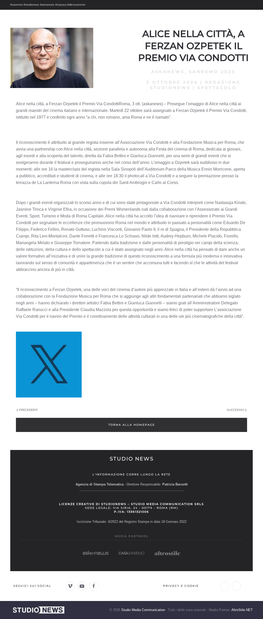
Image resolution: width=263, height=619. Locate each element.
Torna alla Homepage (131, 425)
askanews (168, 71)
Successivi (235, 410)
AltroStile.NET (242, 610)
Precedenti (28, 410)
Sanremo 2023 (212, 71)
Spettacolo (217, 87)
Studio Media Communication (143, 610)
